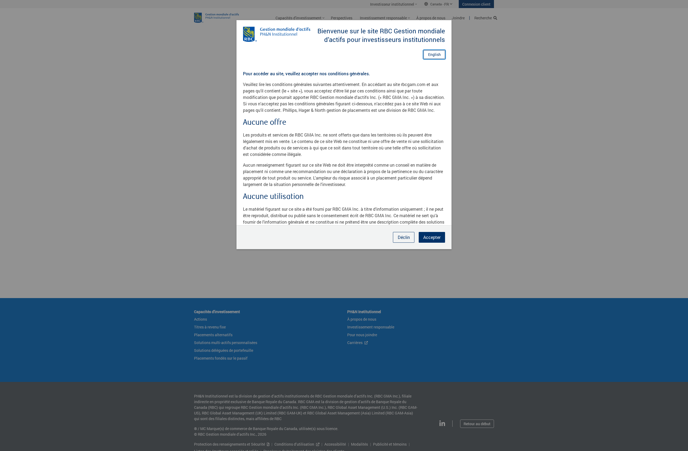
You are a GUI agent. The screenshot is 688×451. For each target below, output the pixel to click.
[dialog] (344, 225)
